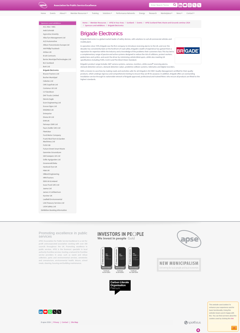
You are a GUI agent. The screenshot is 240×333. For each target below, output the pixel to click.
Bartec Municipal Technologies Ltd (57, 59)
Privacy (56, 322)
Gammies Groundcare (52, 152)
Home (43, 13)
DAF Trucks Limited (51, 95)
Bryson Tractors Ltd (51, 73)
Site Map (74, 322)
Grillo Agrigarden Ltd (51, 159)
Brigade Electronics (51, 70)
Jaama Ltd (47, 188)
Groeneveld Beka (50, 163)
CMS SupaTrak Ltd (50, 84)
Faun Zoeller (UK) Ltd (51, 128)
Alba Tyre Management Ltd (54, 37)
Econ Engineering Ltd (52, 102)
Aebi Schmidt (48, 30)
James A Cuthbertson (52, 192)
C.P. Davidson (48, 92)
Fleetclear (47, 131)
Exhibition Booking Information (54, 210)
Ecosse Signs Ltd (50, 106)
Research (153, 13)
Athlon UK (47, 52)
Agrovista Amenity (51, 34)
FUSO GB (46, 145)
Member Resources (78, 13)
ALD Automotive (50, 41)
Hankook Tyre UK (50, 167)
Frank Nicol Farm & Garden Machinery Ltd (54, 140)
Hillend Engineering (51, 174)
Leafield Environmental (52, 199)
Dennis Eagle (48, 99)
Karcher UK (47, 195)
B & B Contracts (49, 55)
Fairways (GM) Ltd (50, 124)
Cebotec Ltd (48, 81)
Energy (142, 13)
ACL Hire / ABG (49, 27)
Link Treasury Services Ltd (53, 203)
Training (95, 13)
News (179, 13)
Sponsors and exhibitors (51, 23)
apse (43, 6)
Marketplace (166, 13)
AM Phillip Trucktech (51, 48)
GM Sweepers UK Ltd (51, 156)
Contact (190, 13)
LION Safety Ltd (49, 206)
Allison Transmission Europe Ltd (56, 45)
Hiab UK (46, 170)
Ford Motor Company (52, 135)
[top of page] (198, 330)
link (232, 319)
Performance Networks (125, 13)
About (62, 13)
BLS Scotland (48, 63)
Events (53, 13)
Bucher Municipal (50, 77)
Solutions (107, 13)
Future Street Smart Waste (54, 148)
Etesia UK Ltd (48, 117)
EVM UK (46, 120)
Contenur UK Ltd (50, 88)
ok (234, 328)
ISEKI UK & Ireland (50, 181)
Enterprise (47, 113)
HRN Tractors (48, 177)
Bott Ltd (46, 66)
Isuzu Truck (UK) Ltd (51, 185)
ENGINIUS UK (48, 110)
